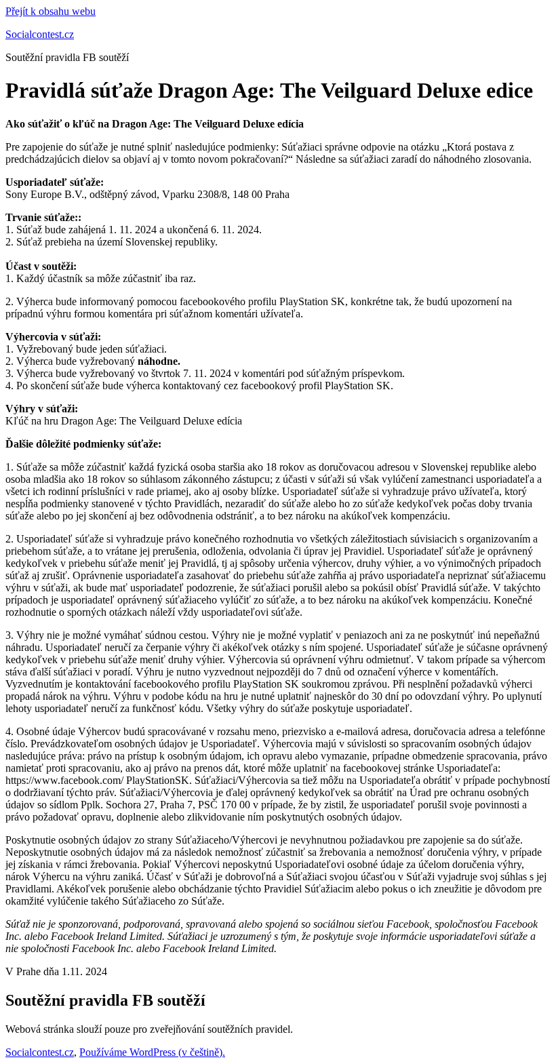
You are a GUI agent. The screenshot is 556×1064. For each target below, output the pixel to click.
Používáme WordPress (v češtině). (152, 1052)
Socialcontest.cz (39, 34)
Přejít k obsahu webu (50, 11)
